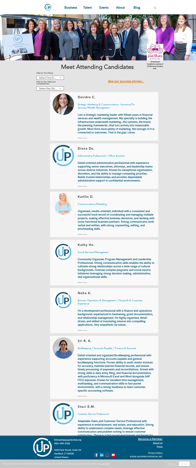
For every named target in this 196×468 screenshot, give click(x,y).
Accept (184, 464)
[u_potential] (107, 455)
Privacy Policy (104, 463)
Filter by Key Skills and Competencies (45, 83)
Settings (171, 464)
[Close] (192, 464)
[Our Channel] (113, 455)
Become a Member (150, 439)
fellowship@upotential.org (67, 440)
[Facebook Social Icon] (96, 455)
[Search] (155, 8)
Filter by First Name (44, 73)
